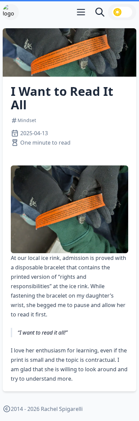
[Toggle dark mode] (122, 12)
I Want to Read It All (62, 98)
